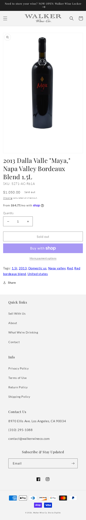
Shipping (7, 198)
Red (70, 268)
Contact (14, 342)
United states (38, 274)
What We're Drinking (23, 332)
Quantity (8, 213)
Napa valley (57, 268)
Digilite (57, 513)
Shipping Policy (19, 396)
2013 (23, 268)
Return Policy (18, 387)
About (12, 323)
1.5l (14, 268)
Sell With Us (16, 313)
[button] (5, 18)
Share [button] (12, 282)
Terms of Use (17, 378)
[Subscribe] (72, 463)
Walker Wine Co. (40, 513)
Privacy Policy (18, 368)
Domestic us (37, 268)
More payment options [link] (43, 258)
